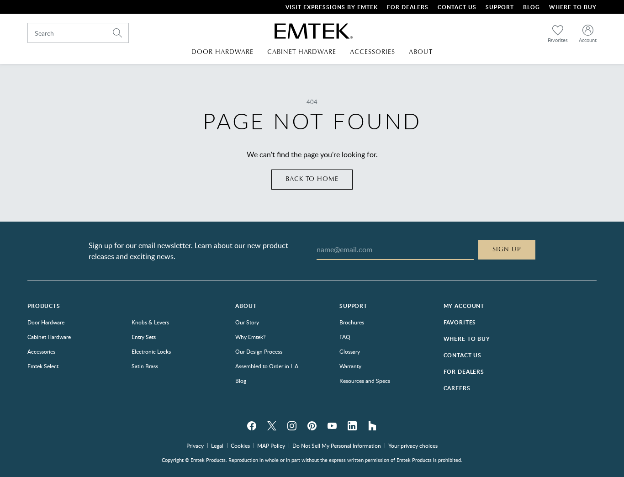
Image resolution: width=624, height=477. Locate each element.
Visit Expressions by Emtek (332, 7)
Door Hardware (45, 322)
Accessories (41, 351)
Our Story (247, 322)
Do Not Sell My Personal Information (336, 445)
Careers (457, 388)
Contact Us (457, 7)
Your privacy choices (413, 445)
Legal (217, 445)
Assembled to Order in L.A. (267, 366)
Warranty (350, 366)
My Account (464, 306)
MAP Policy (271, 445)
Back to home (312, 179)
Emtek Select (42, 366)
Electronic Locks (151, 351)
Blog (531, 7)
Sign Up (506, 249)
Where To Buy (573, 7)
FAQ (344, 336)
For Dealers (407, 7)
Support (500, 7)
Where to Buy (467, 339)
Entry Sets (144, 336)
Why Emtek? (250, 336)
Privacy (195, 445)
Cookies (240, 445)
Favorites (460, 322)
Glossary (349, 351)
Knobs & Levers (150, 322)
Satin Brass (145, 366)
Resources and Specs (364, 380)
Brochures (351, 322)
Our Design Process (258, 351)
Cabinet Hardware (49, 336)
